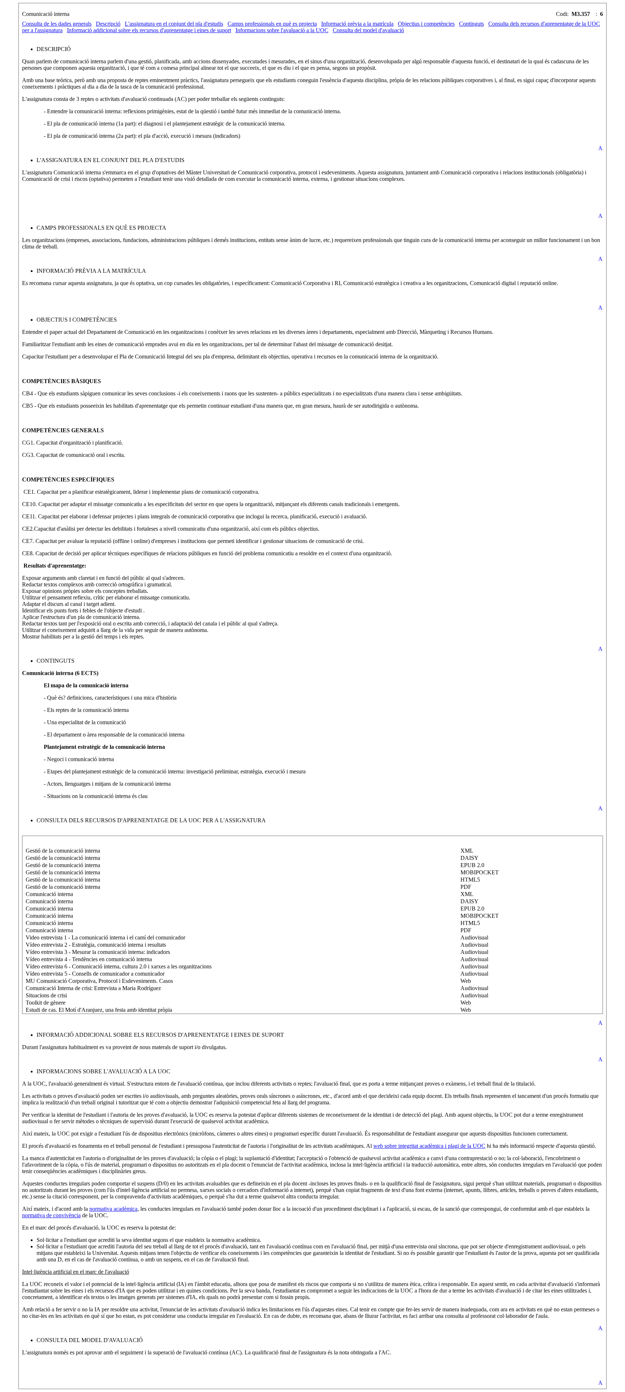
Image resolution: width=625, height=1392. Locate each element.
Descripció (108, 24)
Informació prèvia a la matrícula (357, 24)
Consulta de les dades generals (57, 24)
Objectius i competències (426, 24)
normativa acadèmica (113, 1209)
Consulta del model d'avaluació (368, 30)
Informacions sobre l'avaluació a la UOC (281, 30)
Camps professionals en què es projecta (272, 24)
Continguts (471, 24)
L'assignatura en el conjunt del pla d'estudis (174, 24)
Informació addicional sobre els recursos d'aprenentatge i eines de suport (149, 30)
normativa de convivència (51, 1215)
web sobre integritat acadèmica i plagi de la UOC (429, 1146)
